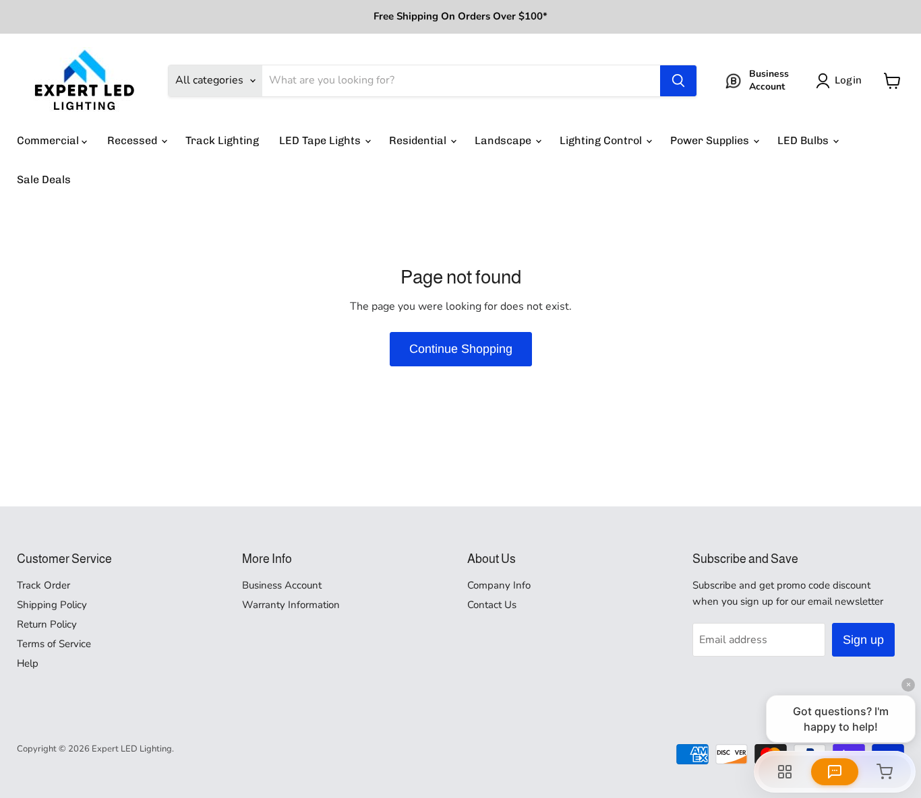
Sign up (863, 639)
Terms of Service (54, 644)
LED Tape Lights (321, 140)
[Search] (678, 80)
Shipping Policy (52, 604)
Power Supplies (711, 140)
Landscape (504, 140)
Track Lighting (222, 140)
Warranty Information (291, 604)
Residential (419, 140)
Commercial (49, 140)
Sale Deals (44, 179)
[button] (841, 81)
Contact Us (491, 604)
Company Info (499, 585)
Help (27, 663)
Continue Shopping (460, 349)
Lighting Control (602, 140)
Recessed (133, 140)
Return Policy (47, 624)
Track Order (43, 585)
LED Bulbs (804, 140)
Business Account (282, 585)
